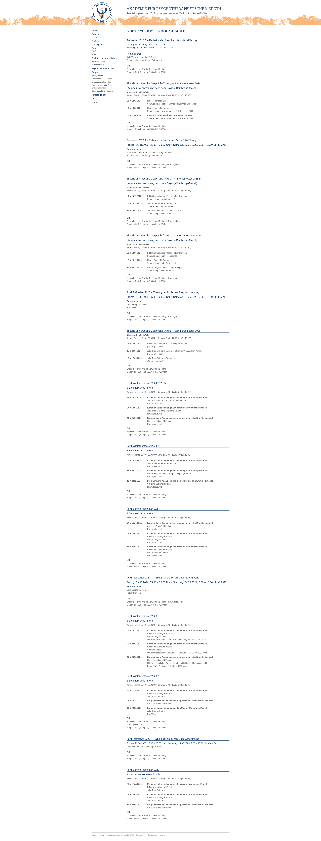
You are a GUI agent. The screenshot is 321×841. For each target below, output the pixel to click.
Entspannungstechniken (101, 82)
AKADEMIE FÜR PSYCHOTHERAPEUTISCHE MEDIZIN (174, 9)
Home (95, 30)
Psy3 (94, 54)
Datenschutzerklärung (156, 835)
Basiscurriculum (98, 61)
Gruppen (96, 72)
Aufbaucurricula (98, 65)
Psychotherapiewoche (103, 68)
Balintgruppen (97, 75)
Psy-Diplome (98, 44)
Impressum (140, 835)
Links (94, 98)
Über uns (96, 34)
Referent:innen (99, 95)
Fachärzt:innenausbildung (104, 58)
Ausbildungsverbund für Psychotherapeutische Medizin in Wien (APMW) (167, 13)
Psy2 (94, 51)
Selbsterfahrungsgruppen (102, 79)
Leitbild (94, 38)
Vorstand (95, 41)
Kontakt (95, 102)
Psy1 (94, 48)
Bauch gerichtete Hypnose (102, 91)
